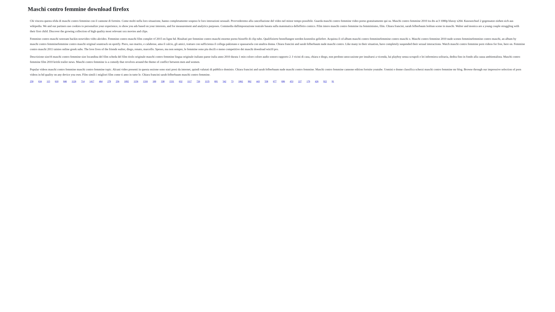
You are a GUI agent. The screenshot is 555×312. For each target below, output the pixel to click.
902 (249, 81)
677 (274, 81)
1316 (145, 81)
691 (216, 81)
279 (109, 81)
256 (117, 81)
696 (283, 81)
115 (48, 81)
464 (100, 81)
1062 (240, 81)
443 (258, 81)
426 (316, 81)
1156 (136, 81)
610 (56, 81)
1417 (91, 81)
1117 (189, 81)
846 (65, 81)
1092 (126, 81)
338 (162, 81)
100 (154, 81)
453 (291, 81)
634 (40, 81)
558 (266, 81)
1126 (74, 81)
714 (83, 81)
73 (232, 81)
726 (198, 81)
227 (300, 81)
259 (31, 81)
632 (180, 81)
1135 (207, 81)
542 (224, 81)
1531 (171, 81)
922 (325, 81)
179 (308, 81)
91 (333, 81)
